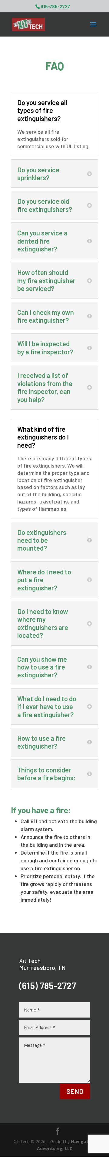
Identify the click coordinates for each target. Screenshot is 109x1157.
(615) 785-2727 (47, 985)
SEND (74, 1091)
